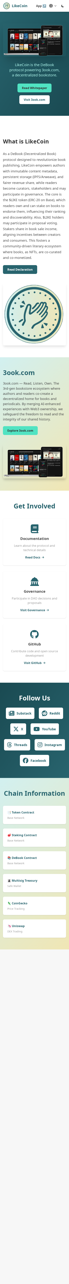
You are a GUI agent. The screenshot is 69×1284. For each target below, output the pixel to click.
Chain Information (34, 793)
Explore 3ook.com (20, 431)
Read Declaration (20, 270)
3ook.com (19, 372)
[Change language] (53, 6)
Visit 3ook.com (34, 100)
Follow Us (34, 697)
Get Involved (34, 505)
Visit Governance (32, 610)
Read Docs (32, 557)
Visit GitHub (33, 663)
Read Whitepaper (34, 88)
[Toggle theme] (62, 6)
